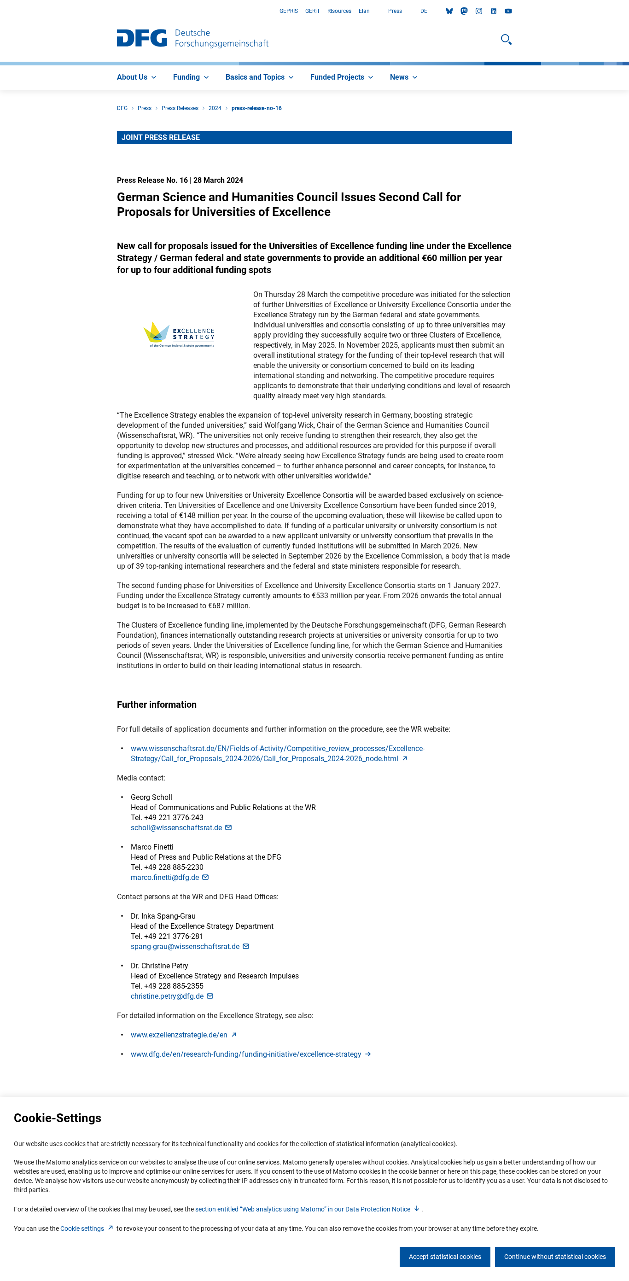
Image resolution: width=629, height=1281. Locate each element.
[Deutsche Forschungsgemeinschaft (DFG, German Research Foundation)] (192, 39)
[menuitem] (137, 77)
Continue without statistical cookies (555, 1256)
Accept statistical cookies (445, 1256)
